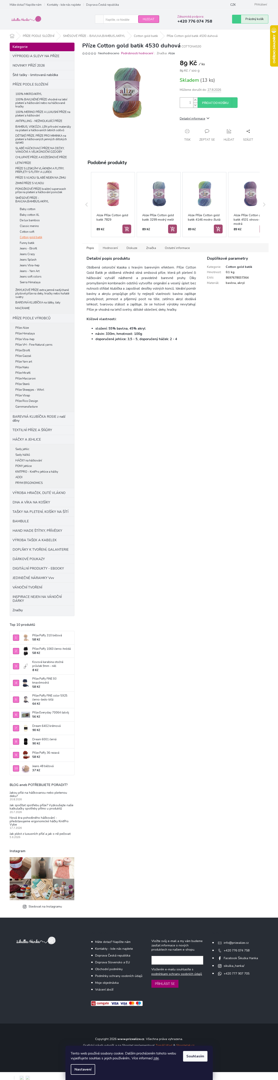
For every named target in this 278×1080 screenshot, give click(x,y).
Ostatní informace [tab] (177, 248)
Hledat (148, 19)
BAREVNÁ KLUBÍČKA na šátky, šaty (37, 303)
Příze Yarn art (23, 362)
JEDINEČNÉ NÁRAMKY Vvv (33, 578)
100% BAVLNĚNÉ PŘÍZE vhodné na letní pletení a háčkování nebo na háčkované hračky (41, 103)
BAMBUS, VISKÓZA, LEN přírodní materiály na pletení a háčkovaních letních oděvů (43, 128)
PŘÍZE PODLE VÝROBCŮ (32, 318)
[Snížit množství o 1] (195, 105)
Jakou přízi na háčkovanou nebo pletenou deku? (38, 794)
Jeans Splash (28, 260)
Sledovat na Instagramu (45, 906)
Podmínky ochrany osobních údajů (118, 976)
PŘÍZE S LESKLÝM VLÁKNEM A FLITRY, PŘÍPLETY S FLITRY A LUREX (39, 170)
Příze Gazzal (23, 356)
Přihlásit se (165, 984)
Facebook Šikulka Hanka (241, 958)
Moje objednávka (107, 983)
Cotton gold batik (31, 237)
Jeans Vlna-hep (30, 265)
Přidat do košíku (215, 103)
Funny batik (27, 243)
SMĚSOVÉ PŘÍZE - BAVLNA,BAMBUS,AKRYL (32, 199)
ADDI (18, 477)
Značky (18, 610)
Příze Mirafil (23, 373)
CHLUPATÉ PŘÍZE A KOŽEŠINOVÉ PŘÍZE (41, 157)
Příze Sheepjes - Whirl (29, 390)
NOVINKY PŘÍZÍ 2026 (29, 65)
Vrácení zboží (104, 989)
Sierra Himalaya (30, 282)
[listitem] (113, 204)
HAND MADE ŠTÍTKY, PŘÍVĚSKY (37, 530)
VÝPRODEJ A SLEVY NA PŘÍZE (36, 56)
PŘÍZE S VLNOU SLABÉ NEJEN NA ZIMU (40, 178)
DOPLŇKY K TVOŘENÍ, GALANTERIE (41, 549)
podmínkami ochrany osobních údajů (176, 974)
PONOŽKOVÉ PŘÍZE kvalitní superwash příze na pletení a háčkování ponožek (40, 190)
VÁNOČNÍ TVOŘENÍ (27, 587)
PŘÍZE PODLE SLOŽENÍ (30, 84)
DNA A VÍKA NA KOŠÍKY (31, 502)
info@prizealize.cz (236, 943)
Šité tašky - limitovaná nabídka (35, 75)
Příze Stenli (22, 384)
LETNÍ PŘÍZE (23, 163)
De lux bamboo (30, 220)
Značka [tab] (151, 248)
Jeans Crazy (27, 254)
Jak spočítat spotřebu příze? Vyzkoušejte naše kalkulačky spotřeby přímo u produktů (41, 807)
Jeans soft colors (31, 277)
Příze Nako (22, 367)
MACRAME (22, 308)
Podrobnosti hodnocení (137, 53)
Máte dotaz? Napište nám (26, 5)
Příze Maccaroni (25, 379)
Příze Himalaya (25, 334)
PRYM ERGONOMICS (29, 483)
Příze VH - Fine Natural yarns (34, 345)
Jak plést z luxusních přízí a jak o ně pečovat (40, 833)
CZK (233, 5)
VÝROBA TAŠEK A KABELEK (35, 540)
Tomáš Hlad (164, 1045)
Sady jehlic (22, 449)
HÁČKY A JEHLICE (27, 439)
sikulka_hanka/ (234, 966)
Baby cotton (27, 209)
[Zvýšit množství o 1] (195, 100)
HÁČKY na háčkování (28, 461)
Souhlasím (195, 1056)
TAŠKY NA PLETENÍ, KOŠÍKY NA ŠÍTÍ (40, 512)
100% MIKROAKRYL (28, 94)
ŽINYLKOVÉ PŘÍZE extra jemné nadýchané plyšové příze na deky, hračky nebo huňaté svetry (42, 293)
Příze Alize (22, 328)
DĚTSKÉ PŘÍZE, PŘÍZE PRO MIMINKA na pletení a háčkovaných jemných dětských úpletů (41, 139)
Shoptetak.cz (185, 1045)
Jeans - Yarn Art (30, 271)
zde (156, 1058)
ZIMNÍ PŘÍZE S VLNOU (29, 183)
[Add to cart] (126, 229)
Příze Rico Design (26, 401)
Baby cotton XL (29, 215)
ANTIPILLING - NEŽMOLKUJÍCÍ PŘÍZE (38, 121)
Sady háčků (22, 455)
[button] (86, 204)
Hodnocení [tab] (110, 248)
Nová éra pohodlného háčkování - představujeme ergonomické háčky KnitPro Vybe (39, 821)
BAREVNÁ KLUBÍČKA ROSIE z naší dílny (39, 418)
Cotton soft (27, 232)
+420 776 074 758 (236, 950)
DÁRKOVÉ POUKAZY (29, 559)
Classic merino (29, 226)
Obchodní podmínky (109, 969)
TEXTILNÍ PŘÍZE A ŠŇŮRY (32, 430)
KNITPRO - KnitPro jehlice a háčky (36, 472)
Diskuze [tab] (132, 248)
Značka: (166, 53)
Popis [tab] (90, 248)
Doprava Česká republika (102, 5)
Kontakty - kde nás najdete (64, 5)
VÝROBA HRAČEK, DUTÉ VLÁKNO (39, 493)
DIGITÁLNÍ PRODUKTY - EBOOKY (38, 568)
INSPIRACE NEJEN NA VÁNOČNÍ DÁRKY (37, 599)
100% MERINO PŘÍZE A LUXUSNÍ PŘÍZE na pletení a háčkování (42, 114)
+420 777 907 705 (236, 973)
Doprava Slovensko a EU (112, 962)
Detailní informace (192, 118)
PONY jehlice (23, 466)
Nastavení (82, 1069)
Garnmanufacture (26, 407)
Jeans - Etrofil (28, 248)
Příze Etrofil (22, 350)
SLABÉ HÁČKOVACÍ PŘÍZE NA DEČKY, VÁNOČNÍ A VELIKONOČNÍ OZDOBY (39, 150)
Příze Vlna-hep (25, 339)
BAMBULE (21, 521)
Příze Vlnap (22, 396)
